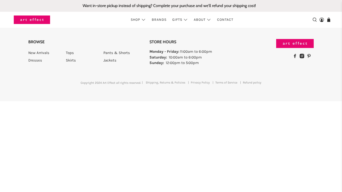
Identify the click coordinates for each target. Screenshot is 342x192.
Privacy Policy (200, 82)
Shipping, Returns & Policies (165, 82)
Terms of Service (226, 82)
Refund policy (252, 82)
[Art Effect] (32, 20)
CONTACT (225, 20)
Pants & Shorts (116, 52)
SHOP (135, 20)
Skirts (71, 60)
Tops (70, 52)
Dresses (35, 60)
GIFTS (177, 20)
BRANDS (159, 20)
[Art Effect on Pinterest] (310, 57)
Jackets (109, 60)
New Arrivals (38, 52)
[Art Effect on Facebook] (296, 57)
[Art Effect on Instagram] (303, 57)
